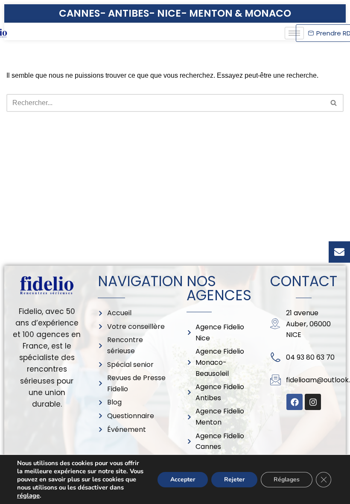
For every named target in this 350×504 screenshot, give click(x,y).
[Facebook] (294, 402)
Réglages (287, 479)
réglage (28, 495)
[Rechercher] (334, 103)
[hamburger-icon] (294, 33)
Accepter (182, 479)
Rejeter (234, 479)
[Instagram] (313, 402)
